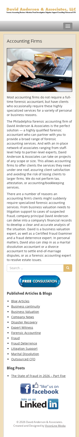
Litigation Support (24, 348)
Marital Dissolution (25, 354)
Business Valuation (25, 312)
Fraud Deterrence (24, 343)
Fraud (15, 338)
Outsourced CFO (23, 359)
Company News (22, 317)
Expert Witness (22, 327)
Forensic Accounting (26, 333)
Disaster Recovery (24, 322)
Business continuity (25, 306)
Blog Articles (20, 301)
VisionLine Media (55, 426)
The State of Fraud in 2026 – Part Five (38, 376)
